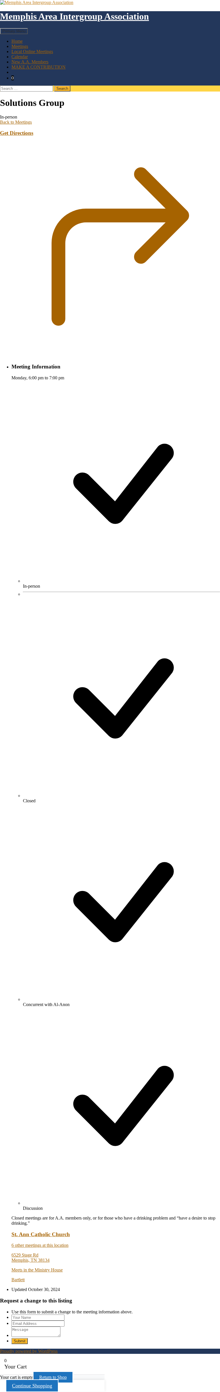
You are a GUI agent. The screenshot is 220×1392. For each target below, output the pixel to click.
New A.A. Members (29, 61)
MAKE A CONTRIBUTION (38, 67)
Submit (19, 1341)
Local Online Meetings (32, 51)
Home (17, 41)
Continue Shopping (32, 1386)
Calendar (19, 56)
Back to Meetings (16, 122)
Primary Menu (13, 31)
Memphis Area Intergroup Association (74, 16)
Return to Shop (53, 1377)
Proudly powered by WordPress (29, 1351)
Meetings (19, 46)
